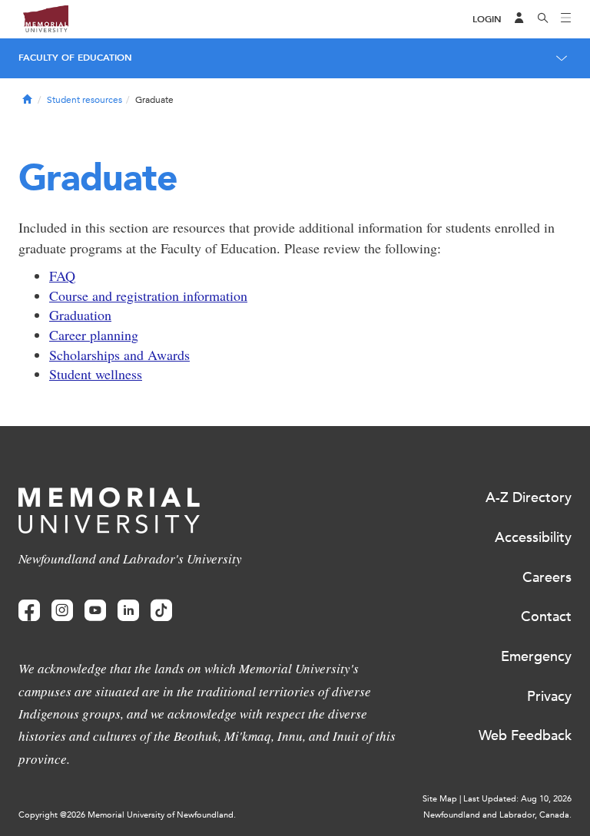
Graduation (80, 315)
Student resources (84, 99)
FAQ (62, 275)
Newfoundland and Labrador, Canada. (497, 815)
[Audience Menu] (519, 19)
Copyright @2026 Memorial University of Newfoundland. (127, 815)
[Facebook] (29, 611)
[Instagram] (62, 611)
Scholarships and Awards (119, 354)
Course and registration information (148, 295)
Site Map (440, 799)
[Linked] (128, 611)
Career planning (93, 334)
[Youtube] (95, 611)
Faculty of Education (75, 57)
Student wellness (95, 374)
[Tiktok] (161, 611)
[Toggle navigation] (566, 19)
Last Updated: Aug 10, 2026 (517, 799)
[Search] (543, 19)
